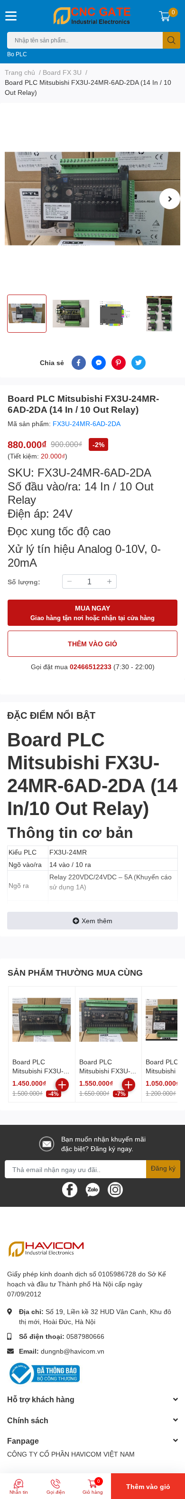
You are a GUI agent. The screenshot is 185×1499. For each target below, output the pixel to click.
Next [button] (169, 198)
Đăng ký (163, 1168)
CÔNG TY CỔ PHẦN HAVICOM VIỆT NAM (71, 1454)
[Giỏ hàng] (164, 15)
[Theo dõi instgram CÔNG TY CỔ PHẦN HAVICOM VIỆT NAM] (115, 1189)
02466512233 (90, 667)
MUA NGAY (92, 613)
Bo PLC (17, 54)
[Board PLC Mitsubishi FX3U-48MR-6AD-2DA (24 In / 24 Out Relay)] (41, 1020)
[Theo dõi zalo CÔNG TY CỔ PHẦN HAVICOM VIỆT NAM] (92, 1189)
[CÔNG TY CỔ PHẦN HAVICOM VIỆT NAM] (92, 16)
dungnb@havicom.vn (72, 1351)
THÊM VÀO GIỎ (92, 644)
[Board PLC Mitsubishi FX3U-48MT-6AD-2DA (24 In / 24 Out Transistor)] (108, 1020)
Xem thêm (97, 921)
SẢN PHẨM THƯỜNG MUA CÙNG (75, 972)
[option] (92, 199)
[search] (171, 40)
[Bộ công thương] (45, 1373)
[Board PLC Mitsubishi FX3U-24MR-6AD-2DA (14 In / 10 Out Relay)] (92, 199)
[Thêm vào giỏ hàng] (62, 1084)
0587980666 (85, 1336)
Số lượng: (24, 582)
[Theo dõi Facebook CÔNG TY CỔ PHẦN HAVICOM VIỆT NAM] (69, 1189)
